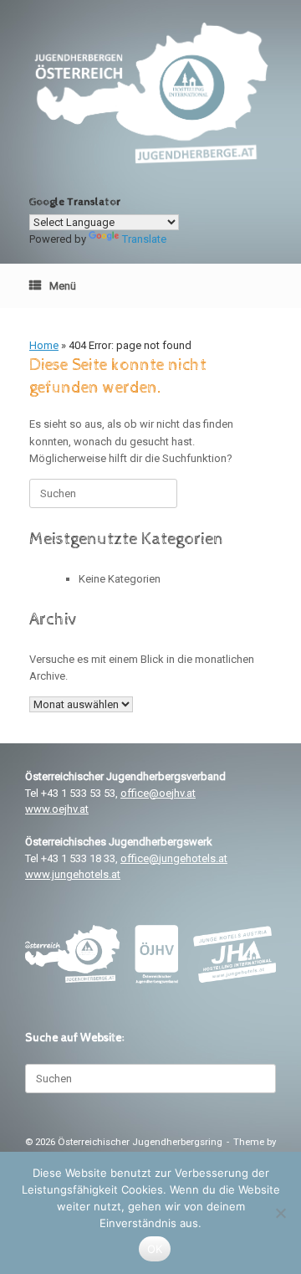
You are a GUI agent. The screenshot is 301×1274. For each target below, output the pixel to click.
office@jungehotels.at (173, 858)
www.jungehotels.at (72, 874)
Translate (144, 239)
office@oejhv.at (158, 793)
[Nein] (280, 1213)
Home (44, 345)
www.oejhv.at (57, 809)
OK (155, 1249)
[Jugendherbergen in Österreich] (150, 93)
